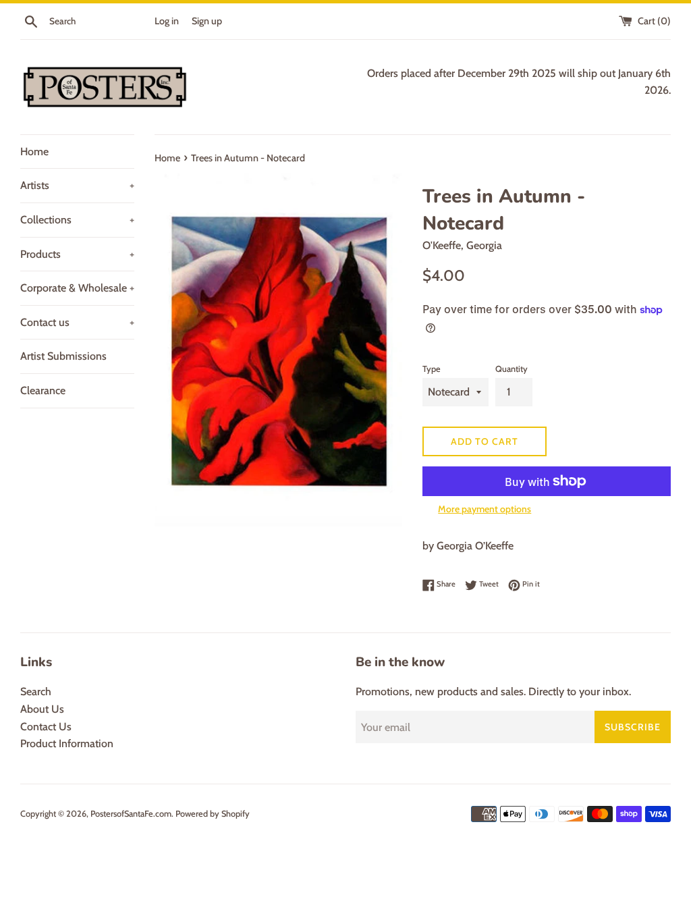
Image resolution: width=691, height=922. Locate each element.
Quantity (511, 369)
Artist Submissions (63, 356)
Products (77, 254)
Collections (77, 219)
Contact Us (46, 726)
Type (431, 369)
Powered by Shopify (212, 814)
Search (35, 691)
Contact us (77, 322)
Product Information (66, 743)
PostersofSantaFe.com (130, 814)
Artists (77, 185)
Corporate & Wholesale (77, 287)
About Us (42, 709)
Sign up (207, 21)
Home (34, 151)
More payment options (484, 509)
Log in (167, 21)
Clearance (42, 390)
